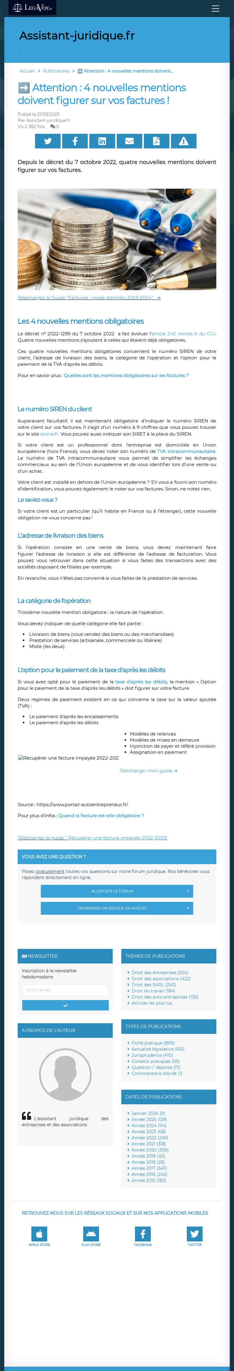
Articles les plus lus (152, 1003)
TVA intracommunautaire (186, 451)
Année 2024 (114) (149, 1125)
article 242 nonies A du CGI (183, 334)
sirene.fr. (49, 434)
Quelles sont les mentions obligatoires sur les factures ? (127, 375)
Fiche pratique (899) (153, 1043)
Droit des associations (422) (161, 978)
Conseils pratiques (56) (156, 1061)
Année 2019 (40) (148, 1156)
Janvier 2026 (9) (148, 1113)
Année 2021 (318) (149, 1144)
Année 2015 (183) (149, 1180)
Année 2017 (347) (149, 1168)
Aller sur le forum (112, 891)
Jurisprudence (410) (152, 1055)
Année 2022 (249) (150, 1138)
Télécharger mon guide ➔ (148, 771)
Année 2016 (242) (150, 1174)
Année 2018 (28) (148, 1162)
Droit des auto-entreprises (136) (165, 997)
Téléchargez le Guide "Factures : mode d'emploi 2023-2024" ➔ (89, 298)
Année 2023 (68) (149, 1131)
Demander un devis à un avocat (112, 908)
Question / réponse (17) (156, 1067)
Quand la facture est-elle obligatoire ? (101, 815)
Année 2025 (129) (149, 1119)
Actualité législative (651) (158, 1049)
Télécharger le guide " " (93, 838)
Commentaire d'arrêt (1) (157, 1073)
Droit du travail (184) (154, 991)
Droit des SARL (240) (154, 985)
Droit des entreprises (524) (160, 972)
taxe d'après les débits (141, 682)
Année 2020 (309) (150, 1150)
